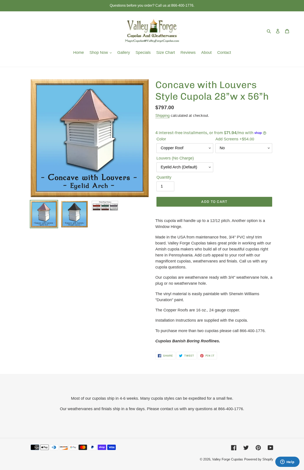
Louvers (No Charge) (175, 158)
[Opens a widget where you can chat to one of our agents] (287, 462)
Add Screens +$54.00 (234, 139)
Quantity (163, 177)
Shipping (162, 115)
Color (161, 139)
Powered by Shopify (258, 459)
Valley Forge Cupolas (227, 459)
